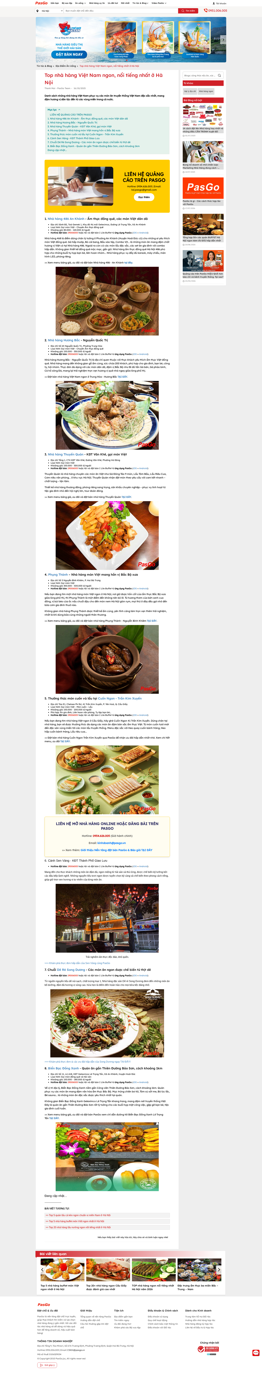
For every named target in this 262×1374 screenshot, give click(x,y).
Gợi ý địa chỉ (190, 91)
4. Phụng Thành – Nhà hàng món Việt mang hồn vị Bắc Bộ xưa (84, 130)
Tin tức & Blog (139, 3)
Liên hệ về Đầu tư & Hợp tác (199, 1327)
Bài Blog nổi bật (193, 100)
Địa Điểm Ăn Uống (66, 65)
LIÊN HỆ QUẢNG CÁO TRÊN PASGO (71, 114)
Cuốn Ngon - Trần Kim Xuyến (120, 698)
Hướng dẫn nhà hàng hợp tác (200, 1320)
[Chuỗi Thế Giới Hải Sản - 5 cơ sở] (131, 39)
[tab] (127, 60)
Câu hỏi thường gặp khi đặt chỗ (94, 1326)
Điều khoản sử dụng (158, 1316)
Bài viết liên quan (53, 1254)
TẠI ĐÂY (122, 376)
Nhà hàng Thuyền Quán (65, 454)
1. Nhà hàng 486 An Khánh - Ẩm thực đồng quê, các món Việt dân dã (88, 118)
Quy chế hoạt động (157, 1320)
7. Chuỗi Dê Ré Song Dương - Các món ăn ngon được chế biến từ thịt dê (89, 142)
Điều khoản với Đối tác (159, 1327)
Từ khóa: (188, 83)
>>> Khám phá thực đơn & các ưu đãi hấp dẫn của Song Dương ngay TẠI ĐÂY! (88, 1061)
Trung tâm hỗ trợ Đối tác (197, 1316)
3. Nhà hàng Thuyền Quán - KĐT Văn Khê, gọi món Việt (80, 126)
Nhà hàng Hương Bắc (64, 340)
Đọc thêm (144, 197)
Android (143, 232)
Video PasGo (158, 3)
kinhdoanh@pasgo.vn (111, 843)
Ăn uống (79, 3)
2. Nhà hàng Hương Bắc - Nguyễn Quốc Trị (72, 122)
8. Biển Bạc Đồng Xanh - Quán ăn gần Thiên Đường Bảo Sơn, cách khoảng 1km (94, 146)
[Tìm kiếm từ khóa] (219, 76)
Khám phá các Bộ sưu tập (127, 1327)
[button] (43, 1270)
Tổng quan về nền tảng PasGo (95, 1316)
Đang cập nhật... (57, 150)
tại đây (128, 262)
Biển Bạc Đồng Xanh (63, 1068)
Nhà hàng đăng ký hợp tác (199, 1324)
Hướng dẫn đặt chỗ (90, 1320)
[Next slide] (223, 39)
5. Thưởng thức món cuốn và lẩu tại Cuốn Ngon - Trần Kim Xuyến (86, 134)
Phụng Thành (58, 574)
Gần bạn (55, 3)
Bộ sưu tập (67, 3)
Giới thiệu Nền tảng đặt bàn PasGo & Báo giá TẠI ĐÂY (116, 850)
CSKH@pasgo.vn (76, 1350)
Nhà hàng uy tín (97, 3)
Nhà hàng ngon (206, 91)
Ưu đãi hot (113, 3)
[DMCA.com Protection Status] (206, 1354)
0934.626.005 (101, 836)
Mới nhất (125, 3)
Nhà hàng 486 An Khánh (66, 219)
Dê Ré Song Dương (71, 970)
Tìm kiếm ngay (121, 1320)
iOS (135, 232)
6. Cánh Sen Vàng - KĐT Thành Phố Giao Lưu (74, 138)
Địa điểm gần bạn (123, 1316)
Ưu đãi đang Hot (122, 1324)
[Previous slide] (39, 39)
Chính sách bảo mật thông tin (163, 1324)
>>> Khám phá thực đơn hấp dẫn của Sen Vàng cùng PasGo (77, 963)
